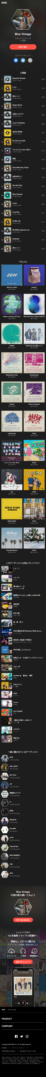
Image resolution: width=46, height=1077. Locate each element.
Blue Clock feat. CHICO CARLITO (34, 316)
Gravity (11, 404)
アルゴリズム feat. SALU (11, 463)
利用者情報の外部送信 (8, 1051)
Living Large (12, 433)
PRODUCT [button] (7, 1018)
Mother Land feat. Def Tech (11, 316)
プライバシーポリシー (18, 1048)
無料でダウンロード (23, 962)
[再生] (7, 79)
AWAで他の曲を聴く (23, 920)
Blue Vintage (12, 1010)
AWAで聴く (23, 47)
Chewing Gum (34, 375)
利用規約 (4, 1048)
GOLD (34, 492)
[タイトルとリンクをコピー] (30, 60)
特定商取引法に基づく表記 (28, 1051)
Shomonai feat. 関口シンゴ (34, 346)
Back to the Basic (34, 404)
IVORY (34, 550)
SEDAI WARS (12, 521)
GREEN (11, 346)
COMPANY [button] (7, 1026)
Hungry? (34, 287)
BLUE (34, 521)
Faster (34, 433)
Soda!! (34, 463)
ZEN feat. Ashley (12, 287)
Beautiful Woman (11, 550)
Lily (12, 492)
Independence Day (12, 375)
